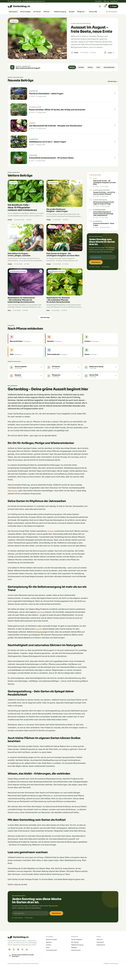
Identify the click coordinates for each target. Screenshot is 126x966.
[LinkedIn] (27, 949)
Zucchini (38, 629)
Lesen (110, 53)
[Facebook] (9, 949)
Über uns (106, 1)
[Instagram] (14, 949)
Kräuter (90, 67)
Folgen (114, 6)
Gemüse (81, 67)
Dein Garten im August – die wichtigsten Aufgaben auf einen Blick (63, 254)
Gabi (9, 310)
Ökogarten (81, 12)
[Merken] (105, 52)
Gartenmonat (112, 12)
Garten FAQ (93, 12)
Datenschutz (101, 945)
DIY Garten (37, 12)
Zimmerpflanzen (109, 67)
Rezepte (71, 12)
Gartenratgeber (25, 12)
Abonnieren (96, 262)
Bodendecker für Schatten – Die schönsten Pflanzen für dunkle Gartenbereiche (58, 300)
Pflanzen (46, 12)
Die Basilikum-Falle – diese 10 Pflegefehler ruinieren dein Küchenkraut (22, 207)
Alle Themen (13, 12)
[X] (22, 949)
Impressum (100, 942)
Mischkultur (13, 491)
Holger (76, 52)
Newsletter (98, 1)
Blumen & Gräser (51, 939)
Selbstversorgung (60, 12)
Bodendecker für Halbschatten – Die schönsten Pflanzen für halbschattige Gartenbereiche (21, 300)
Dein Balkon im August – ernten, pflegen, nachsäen (19, 254)
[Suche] (100, 6)
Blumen (72, 67)
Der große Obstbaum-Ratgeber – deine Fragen (57, 210)
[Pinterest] (18, 949)
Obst (98, 67)
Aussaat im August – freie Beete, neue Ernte (91, 29)
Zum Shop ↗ (114, 1)
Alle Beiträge (112, 81)
